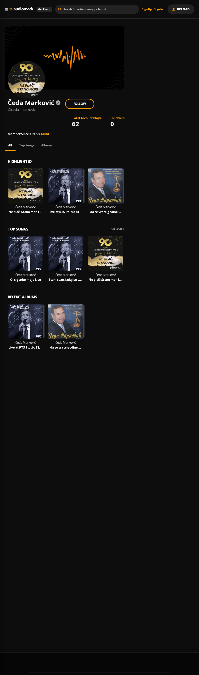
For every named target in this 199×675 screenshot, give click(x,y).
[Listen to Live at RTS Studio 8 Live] (65, 186)
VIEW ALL (117, 229)
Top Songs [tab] (26, 145)
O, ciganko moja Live (25, 280)
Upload (183, 9)
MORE (45, 134)
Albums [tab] (46, 145)
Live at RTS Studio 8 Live (65, 212)
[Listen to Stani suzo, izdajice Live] (65, 253)
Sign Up (147, 9)
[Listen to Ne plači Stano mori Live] (25, 186)
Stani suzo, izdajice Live (65, 280)
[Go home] (20, 9)
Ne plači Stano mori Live (25, 212)
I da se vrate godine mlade (105, 212)
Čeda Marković (25, 207)
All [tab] (10, 145)
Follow (79, 104)
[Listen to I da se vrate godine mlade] (105, 186)
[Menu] (6, 9)
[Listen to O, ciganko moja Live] (25, 253)
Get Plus (44, 9)
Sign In (158, 9)
